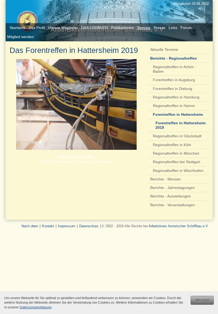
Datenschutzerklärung (36, 307)
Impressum (66, 226)
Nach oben (30, 226)
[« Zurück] (69, 182)
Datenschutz (89, 226)
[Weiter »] (85, 182)
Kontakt (48, 226)
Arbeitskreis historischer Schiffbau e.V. (179, 226)
